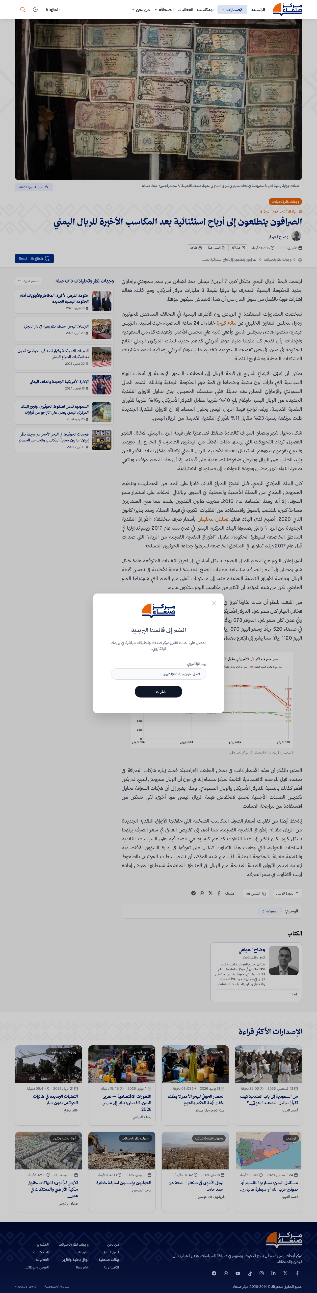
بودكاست (205, 9)
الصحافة (166, 9)
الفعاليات (185, 9)
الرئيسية (258, 9)
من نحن (143, 9)
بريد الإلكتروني (196, 664)
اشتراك (161, 691)
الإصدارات (234, 9)
